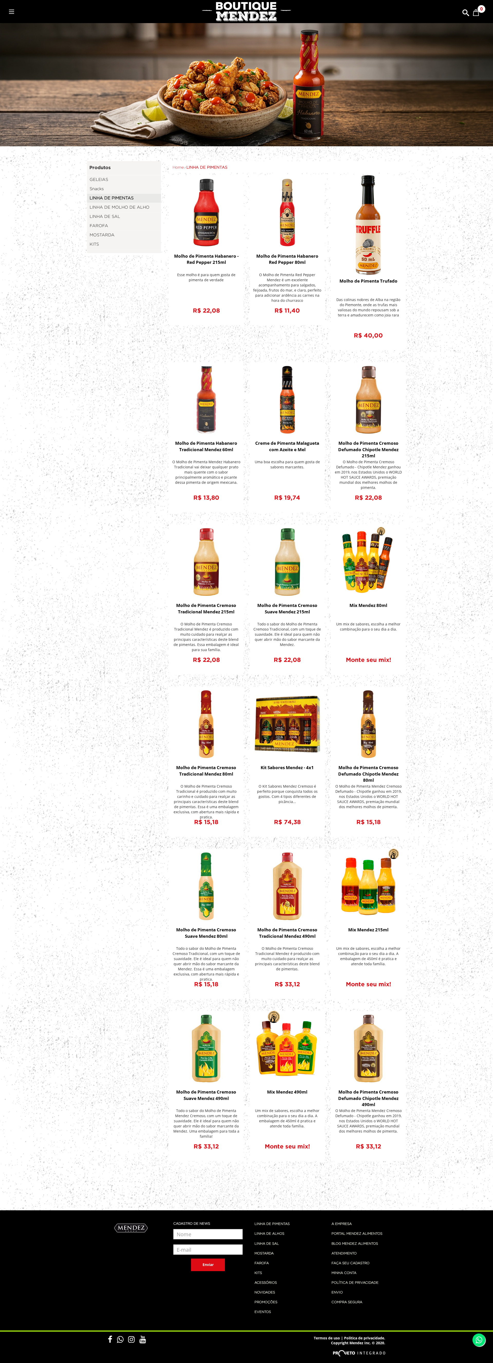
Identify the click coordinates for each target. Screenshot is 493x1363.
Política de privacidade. (364, 1338)
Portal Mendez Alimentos (356, 1233)
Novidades (264, 1292)
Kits (258, 1273)
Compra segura (346, 1302)
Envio (337, 1292)
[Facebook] (112, 1341)
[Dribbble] (133, 1341)
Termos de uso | (328, 1338)
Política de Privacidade (354, 1282)
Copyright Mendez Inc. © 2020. (358, 1342)
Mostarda (264, 1253)
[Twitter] (122, 1341)
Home (178, 167)
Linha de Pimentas (272, 1224)
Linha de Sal (266, 1243)
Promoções (265, 1302)
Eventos (262, 1312)
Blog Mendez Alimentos (354, 1243)
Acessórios (265, 1282)
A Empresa (341, 1224)
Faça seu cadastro (350, 1263)
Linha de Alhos (269, 1233)
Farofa (261, 1263)
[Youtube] (142, 1341)
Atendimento (344, 1253)
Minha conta (343, 1273)
